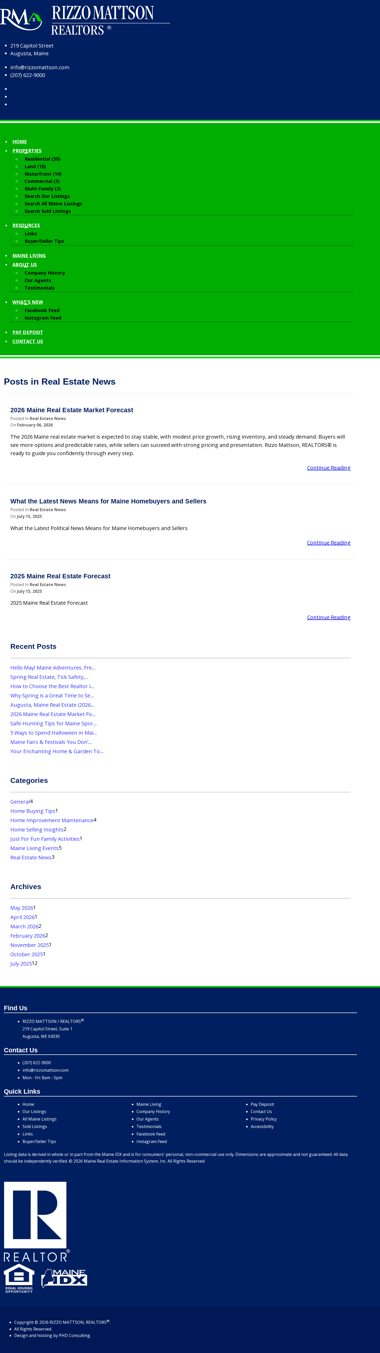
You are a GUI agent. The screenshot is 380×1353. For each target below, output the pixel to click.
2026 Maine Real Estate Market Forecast (71, 410)
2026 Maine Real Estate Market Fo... (53, 714)
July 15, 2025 (29, 516)
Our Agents (38, 280)
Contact (27, 341)
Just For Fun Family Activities (45, 838)
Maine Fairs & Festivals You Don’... (51, 741)
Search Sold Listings (48, 211)
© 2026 (42, 1322)
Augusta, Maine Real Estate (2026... (52, 704)
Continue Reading (329, 467)
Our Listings (34, 1111)
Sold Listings (34, 1126)
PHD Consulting (74, 1335)
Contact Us (261, 1111)
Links (31, 233)
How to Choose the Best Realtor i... (52, 686)
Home (19, 141)
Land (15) (35, 166)
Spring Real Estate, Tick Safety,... (49, 676)
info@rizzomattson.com (39, 67)
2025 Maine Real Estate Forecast (60, 576)
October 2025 (26, 954)
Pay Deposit (27, 332)
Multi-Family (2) (43, 188)
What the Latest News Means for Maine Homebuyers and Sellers (108, 501)
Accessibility (262, 1126)
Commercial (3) (42, 181)
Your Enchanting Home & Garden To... (57, 751)
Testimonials (40, 288)
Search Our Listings (47, 196)
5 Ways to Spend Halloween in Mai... (53, 732)
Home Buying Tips (32, 810)
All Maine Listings (39, 1119)
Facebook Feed (42, 310)
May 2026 (21, 907)
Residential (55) (42, 159)
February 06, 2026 (35, 425)
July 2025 (21, 963)
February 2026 (27, 935)
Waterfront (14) (43, 174)
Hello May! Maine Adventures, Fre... (53, 667)
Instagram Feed (43, 318)
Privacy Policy (264, 1119)
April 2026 (22, 917)
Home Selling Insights (37, 829)
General (20, 801)
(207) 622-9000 (27, 75)
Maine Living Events (34, 848)
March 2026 (24, 926)
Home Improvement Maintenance (51, 820)
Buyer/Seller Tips (44, 241)
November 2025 (29, 945)
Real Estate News (48, 418)
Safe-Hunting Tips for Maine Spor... (53, 723)
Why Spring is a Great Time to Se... (52, 695)
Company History (45, 273)
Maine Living (29, 255)
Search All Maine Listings (53, 203)
